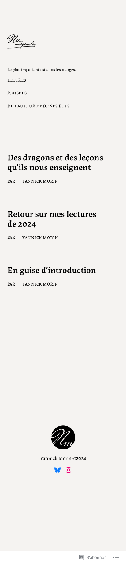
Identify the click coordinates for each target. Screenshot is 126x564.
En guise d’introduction (51, 269)
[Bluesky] (57, 470)
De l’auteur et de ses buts (38, 106)
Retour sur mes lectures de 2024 (51, 218)
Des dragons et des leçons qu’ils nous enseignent (55, 161)
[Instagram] (68, 470)
